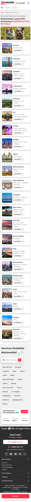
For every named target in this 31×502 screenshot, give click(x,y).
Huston (22, 371)
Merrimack (17, 184)
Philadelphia (17, 266)
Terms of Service (10, 485)
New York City (7, 367)
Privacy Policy (21, 485)
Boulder (21, 75)
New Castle (16, 101)
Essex (21, 169)
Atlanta (5, 383)
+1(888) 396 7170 (17, 447)
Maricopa (15, 47)
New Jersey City (8, 387)
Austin (5, 375)
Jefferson (16, 74)
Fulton (20, 142)
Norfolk (16, 171)
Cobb (24, 142)
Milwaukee (16, 332)
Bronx (21, 222)
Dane (21, 332)
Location (4, 469)
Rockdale (16, 144)
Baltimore (25, 116)
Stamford (6, 371)
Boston (19, 387)
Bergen (16, 211)
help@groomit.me (17, 442)
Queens (16, 226)
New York (15, 222)
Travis (15, 291)
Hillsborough (17, 130)
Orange (23, 61)
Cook (14, 156)
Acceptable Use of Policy (20, 487)
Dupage (19, 156)
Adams (16, 75)
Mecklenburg (16, 238)
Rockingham (24, 182)
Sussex (16, 103)
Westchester (17, 224)
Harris (15, 293)
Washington (17, 280)
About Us (4, 462)
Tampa (20, 379)
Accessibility (15, 489)
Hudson (22, 209)
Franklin (22, 251)
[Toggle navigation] (28, 3)
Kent (22, 101)
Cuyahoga (16, 251)
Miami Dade (22, 128)
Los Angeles (16, 61)
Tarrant (25, 291)
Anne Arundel (18, 116)
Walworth (16, 335)
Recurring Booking (7, 467)
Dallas (19, 291)
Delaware (24, 264)
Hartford (15, 88)
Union (20, 211)
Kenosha (23, 333)
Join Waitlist (25, 411)
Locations (14, 7)
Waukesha (17, 333)
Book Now (16, 496)
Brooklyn (18, 367)
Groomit (7, 7)
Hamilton (16, 253)
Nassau (25, 224)
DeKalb (15, 142)
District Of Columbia (19, 114)
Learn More (17, 50)
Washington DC (18, 400)
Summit (22, 253)
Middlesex (16, 169)
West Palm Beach (8, 379)
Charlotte (17, 396)
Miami (12, 375)
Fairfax (15, 319)
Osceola (24, 130)
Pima (21, 47)
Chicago (13, 383)
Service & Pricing (7, 465)
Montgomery (16, 197)
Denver (22, 74)
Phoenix (5, 391)
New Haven (22, 88)
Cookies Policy (6, 487)
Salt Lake (15, 306)
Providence (16, 278)
